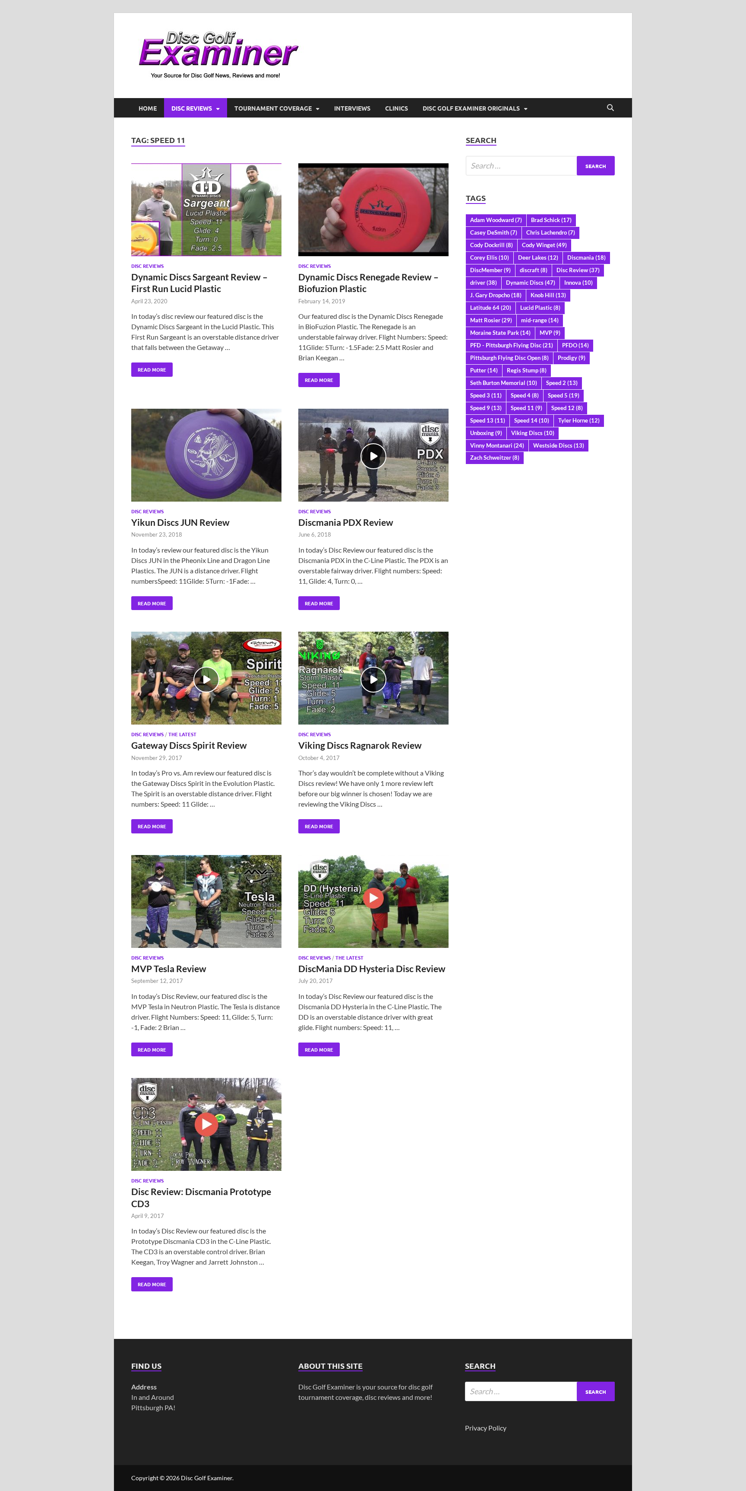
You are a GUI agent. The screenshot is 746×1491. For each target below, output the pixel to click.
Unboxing (486, 432)
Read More (148, 367)
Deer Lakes (538, 257)
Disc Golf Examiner (206, 1477)
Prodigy (571, 357)
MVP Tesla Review (168, 968)
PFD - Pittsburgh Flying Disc (511, 345)
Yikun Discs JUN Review (180, 522)
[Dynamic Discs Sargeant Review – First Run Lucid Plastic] (206, 211)
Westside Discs (558, 445)
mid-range (540, 320)
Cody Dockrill (491, 245)
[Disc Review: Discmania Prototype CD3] (206, 1125)
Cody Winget (544, 245)
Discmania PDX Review (345, 522)
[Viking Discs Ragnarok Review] (373, 679)
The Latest (182, 734)
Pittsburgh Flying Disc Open (509, 357)
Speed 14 (531, 420)
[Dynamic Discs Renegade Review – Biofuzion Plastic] (373, 211)
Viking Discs (532, 432)
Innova (578, 282)
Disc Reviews (191, 108)
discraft (533, 270)
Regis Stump (527, 370)
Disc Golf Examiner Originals (471, 108)
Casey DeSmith (493, 232)
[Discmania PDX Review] (373, 456)
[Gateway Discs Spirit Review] (206, 679)
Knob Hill (548, 295)
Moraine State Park (500, 332)
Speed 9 (486, 407)
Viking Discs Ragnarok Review (360, 745)
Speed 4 (525, 395)
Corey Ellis (489, 257)
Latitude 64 (490, 307)
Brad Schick (551, 219)
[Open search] (610, 108)
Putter (484, 370)
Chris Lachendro (550, 232)
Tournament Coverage (273, 108)
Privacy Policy (485, 1428)
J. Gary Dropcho (496, 295)
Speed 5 (563, 395)
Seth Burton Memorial (503, 382)
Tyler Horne (579, 420)
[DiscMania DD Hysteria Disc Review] (373, 903)
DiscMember (490, 270)
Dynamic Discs (530, 282)
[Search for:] (540, 165)
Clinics (396, 108)
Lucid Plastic (540, 307)
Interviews (352, 108)
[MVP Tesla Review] (206, 903)
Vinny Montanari (497, 445)
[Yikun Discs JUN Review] (206, 456)
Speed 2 (562, 382)
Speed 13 (487, 420)
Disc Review (578, 270)
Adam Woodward (496, 219)
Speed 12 (567, 407)
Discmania (586, 257)
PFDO (575, 345)
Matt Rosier (491, 320)
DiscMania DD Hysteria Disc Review (372, 968)
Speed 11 (526, 407)
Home (148, 108)
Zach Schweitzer (494, 457)
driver (483, 282)
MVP (550, 332)
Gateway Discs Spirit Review (189, 745)
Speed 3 (486, 395)
